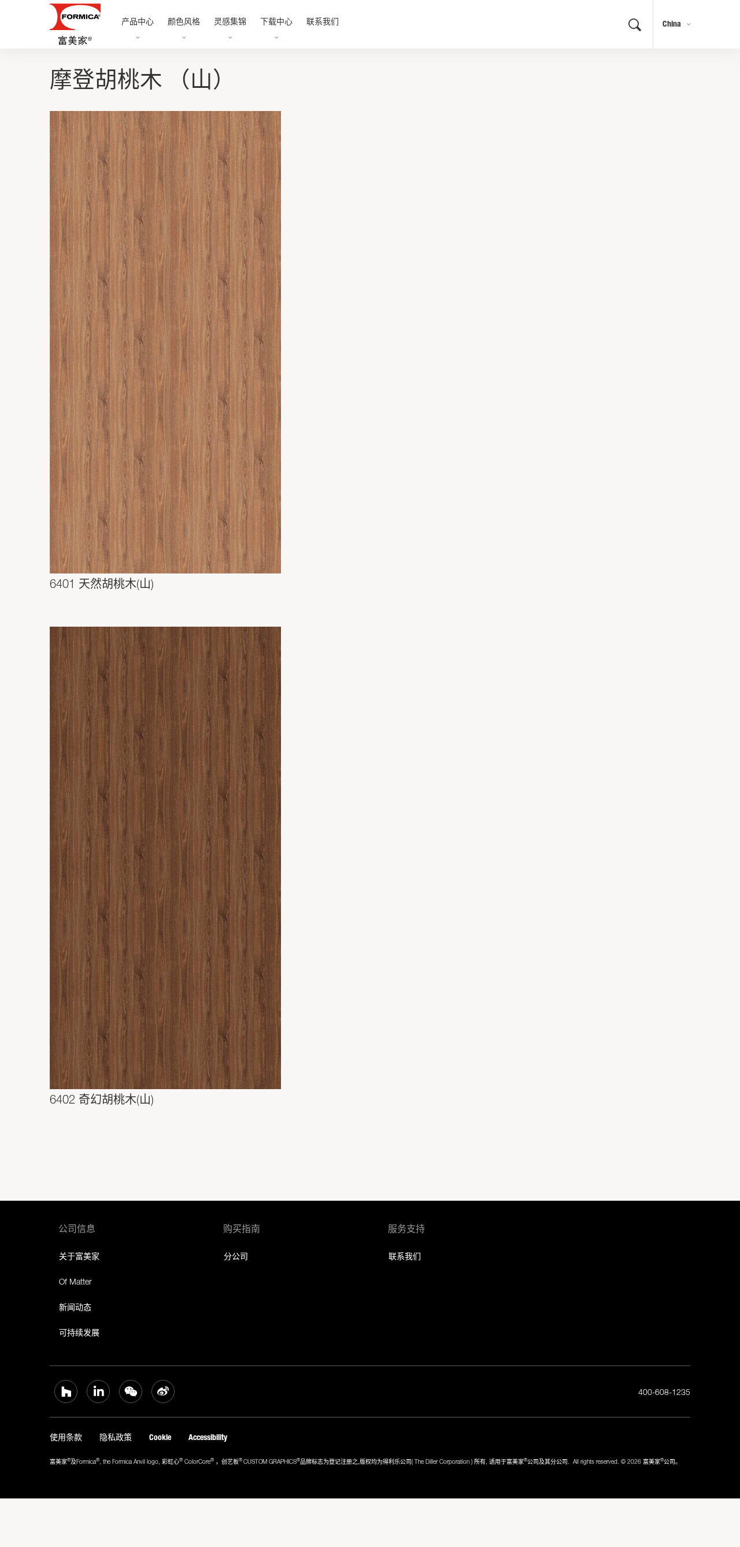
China (672, 24)
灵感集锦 (230, 22)
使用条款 (66, 1437)
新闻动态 (75, 1307)
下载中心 (276, 22)
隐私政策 (115, 1437)
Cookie (160, 1437)
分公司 (236, 1256)
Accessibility (207, 1437)
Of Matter (75, 1281)
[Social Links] (66, 1391)
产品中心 (137, 22)
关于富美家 (79, 1256)
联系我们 (322, 22)
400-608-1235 (664, 1392)
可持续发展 (79, 1332)
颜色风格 (184, 22)
